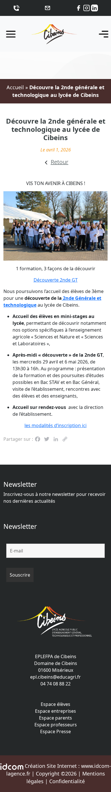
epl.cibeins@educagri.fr (55, 677)
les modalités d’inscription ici (55, 425)
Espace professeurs (55, 725)
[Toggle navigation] (102, 34)
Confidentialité (67, 781)
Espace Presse (55, 731)
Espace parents (55, 718)
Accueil (15, 87)
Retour (59, 162)
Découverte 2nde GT (56, 280)
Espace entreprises (55, 711)
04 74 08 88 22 (55, 684)
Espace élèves (55, 704)
